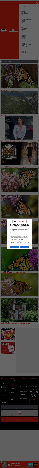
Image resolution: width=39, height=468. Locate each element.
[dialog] (19, 234)
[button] (19, 234)
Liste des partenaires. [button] (20, 239)
